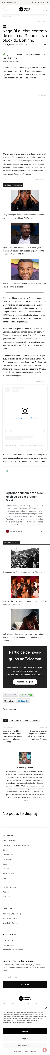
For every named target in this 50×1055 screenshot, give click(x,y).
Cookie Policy (17, 1051)
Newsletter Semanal (9, 2)
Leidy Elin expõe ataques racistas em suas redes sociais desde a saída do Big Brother (23, 216)
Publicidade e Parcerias (13, 950)
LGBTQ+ (6, 896)
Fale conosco (8, 945)
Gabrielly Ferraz (8, 45)
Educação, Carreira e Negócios (16, 845)
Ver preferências (25, 1045)
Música (5, 878)
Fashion (6, 869)
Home (5, 17)
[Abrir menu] (4, 9)
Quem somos (8, 940)
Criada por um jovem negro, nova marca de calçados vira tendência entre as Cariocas (37, 735)
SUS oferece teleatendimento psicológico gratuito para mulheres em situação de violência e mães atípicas (23, 637)
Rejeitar (25, 1038)
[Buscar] (45, 9)
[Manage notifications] (45, 1050)
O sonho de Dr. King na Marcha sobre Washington (23, 572)
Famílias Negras (9, 887)
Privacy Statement (30, 1051)
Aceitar (25, 1031)
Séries (5, 850)
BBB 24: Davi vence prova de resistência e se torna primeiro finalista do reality (24, 285)
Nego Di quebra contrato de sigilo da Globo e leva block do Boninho (25, 36)
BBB (10, 17)
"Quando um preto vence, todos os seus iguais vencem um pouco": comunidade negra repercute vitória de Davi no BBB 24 (23, 250)
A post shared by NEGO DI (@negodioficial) (26, 445)
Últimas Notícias (9, 841)
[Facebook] (41, 2)
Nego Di (26, 720)
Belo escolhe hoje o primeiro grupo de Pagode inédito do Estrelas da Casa (25, 603)
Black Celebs (8, 873)
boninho (18, 720)
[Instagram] (32, 2)
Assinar (25, 984)
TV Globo (35, 720)
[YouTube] (38, 2)
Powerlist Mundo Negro (13, 914)
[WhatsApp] (44, 2)
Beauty (5, 864)
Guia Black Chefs (10, 918)
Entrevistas (7, 859)
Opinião (6, 882)
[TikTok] (35, 2)
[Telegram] (47, 2)
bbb (11, 720)
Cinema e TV (8, 855)
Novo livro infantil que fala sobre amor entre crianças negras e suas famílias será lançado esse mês (12, 736)
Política (6, 892)
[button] (46, 1007)
